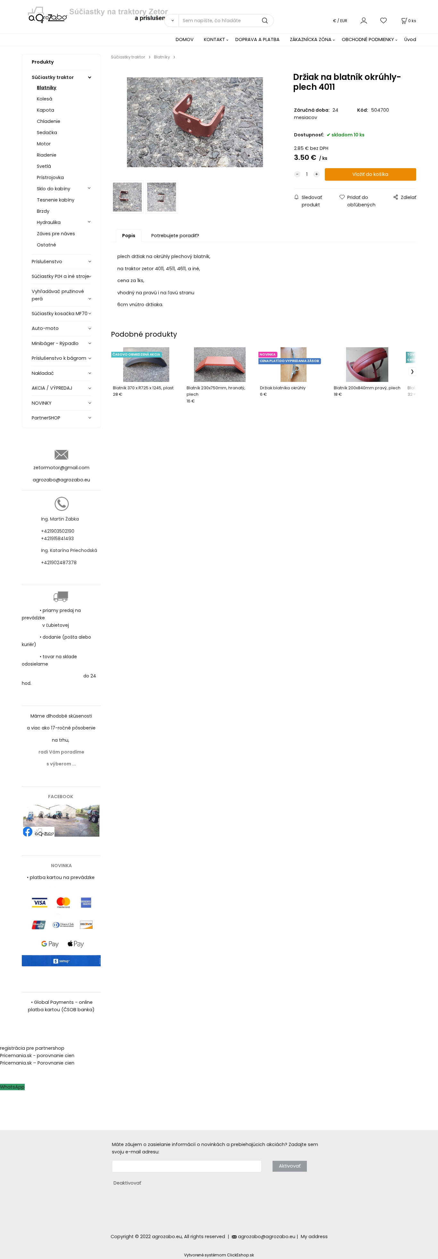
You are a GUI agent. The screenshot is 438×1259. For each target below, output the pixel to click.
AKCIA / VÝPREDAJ (52, 388)
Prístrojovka (50, 177)
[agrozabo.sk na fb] (61, 820)
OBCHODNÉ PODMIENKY (368, 39)
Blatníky (46, 87)
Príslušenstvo (47, 261)
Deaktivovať (127, 1183)
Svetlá (44, 166)
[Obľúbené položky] (383, 20)
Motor (44, 144)
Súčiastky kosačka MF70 (60, 313)
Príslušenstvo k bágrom (59, 358)
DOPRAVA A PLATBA (257, 39)
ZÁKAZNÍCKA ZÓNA (311, 39)
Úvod (410, 39)
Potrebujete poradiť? (175, 235)
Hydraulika (49, 222)
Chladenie (48, 121)
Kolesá (44, 99)
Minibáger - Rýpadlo (55, 343)
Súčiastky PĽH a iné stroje (60, 276)
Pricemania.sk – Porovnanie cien (37, 1063)
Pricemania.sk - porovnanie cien (37, 1055)
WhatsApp (12, 1087)
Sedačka (47, 132)
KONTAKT (214, 39)
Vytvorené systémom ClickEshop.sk (219, 1255)
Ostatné (46, 245)
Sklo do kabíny (53, 188)
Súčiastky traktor (53, 77)
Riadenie (46, 155)
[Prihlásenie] (363, 20)
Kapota (45, 110)
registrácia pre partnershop (32, 1048)
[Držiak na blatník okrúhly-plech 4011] (194, 122)
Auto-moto (45, 328)
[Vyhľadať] (171, 20)
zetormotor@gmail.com (61, 467)
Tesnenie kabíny (55, 200)
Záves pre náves (56, 233)
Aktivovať (289, 1166)
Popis (128, 235)
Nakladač (43, 373)
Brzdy (43, 211)
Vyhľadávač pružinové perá (58, 295)
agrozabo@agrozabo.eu (61, 480)
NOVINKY (42, 403)
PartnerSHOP (46, 418)
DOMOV (185, 39)
